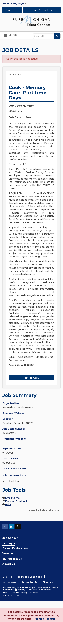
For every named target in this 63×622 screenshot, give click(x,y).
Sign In (10, 10)
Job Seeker (10, 538)
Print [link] (8, 504)
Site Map (7, 577)
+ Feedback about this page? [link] (45, 510)
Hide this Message (44, 618)
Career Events (29, 582)
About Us (8, 563)
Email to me (12, 497)
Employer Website (13, 413)
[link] (31, 20)
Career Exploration (15, 548)
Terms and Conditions (30, 577)
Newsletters (9, 582)
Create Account (40, 10)
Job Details (14, 74)
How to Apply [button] (31, 377)
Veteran (7, 553)
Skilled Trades (12, 558)
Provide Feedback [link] (16, 501)
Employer (8, 543)
